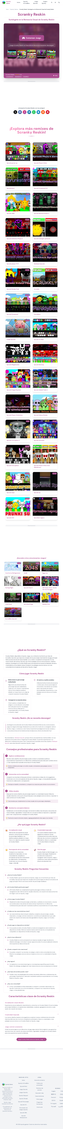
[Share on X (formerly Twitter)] (15, 112)
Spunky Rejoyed (23, 1095)
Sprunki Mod (23, 1086)
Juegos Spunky (44, 2)
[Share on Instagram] (24, 112)
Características (39, 1096)
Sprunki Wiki (23, 1112)
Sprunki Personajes (23, 1101)
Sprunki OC (23, 1105)
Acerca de (39, 1107)
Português (53, 1103)
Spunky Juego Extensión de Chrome (7, 1103)
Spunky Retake (23, 1098)
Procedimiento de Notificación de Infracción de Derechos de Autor (7, 1109)
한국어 (53, 1100)
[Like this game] (53, 75)
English (53, 1091)
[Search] (51, 2)
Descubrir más (39, 1093)
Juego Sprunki (35, 2)
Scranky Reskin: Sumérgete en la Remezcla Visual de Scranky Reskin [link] (37, 9)
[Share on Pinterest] (47, 112)
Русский (53, 1106)
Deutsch (53, 1097)
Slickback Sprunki (19, 738)
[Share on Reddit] (43, 112)
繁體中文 (53, 1094)
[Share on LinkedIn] (29, 112)
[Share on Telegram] (38, 112)
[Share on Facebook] (20, 112)
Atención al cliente (39, 1080)
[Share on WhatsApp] (34, 112)
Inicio (18, 2)
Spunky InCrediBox (26, 2)
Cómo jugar (39, 1099)
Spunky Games (14, 9)
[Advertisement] (31, 93)
